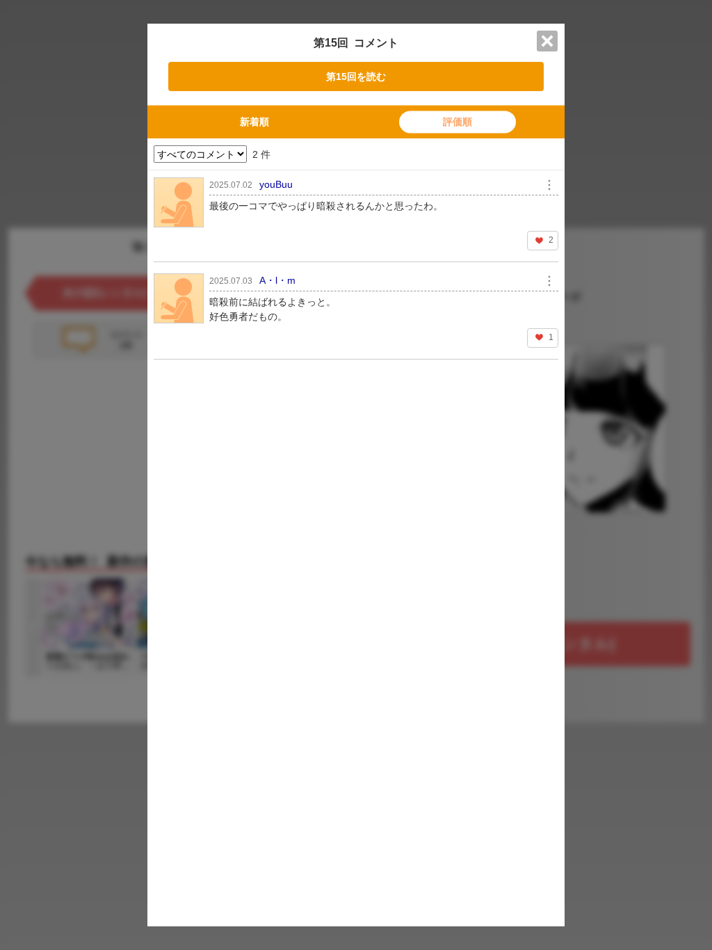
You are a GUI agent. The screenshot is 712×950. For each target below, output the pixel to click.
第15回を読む (356, 76)
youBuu (276, 184)
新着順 (254, 121)
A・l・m (277, 280)
